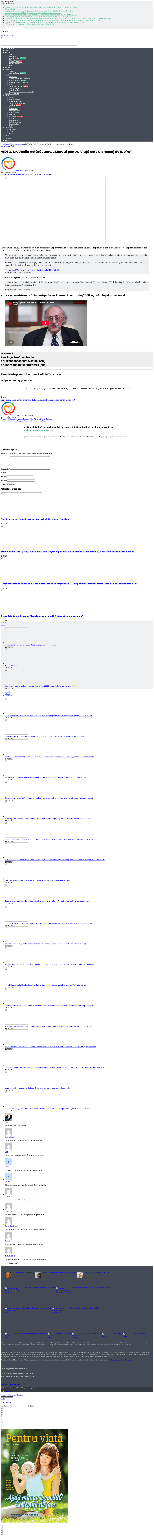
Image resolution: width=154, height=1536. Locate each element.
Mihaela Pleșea (10, 1256)
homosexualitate (14, 112)
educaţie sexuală (14, 111)
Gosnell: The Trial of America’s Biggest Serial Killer (30, 1333)
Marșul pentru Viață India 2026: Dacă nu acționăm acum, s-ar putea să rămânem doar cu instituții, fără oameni (41, 7)
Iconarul (7, 1181)
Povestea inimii (10, 9)
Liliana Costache (10, 1137)
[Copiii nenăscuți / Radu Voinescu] (8, 1277)
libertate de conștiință (12, 94)
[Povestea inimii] (16, 663)
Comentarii (8, 695)
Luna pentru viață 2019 (26, 400)
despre (7, 50)
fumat (11, 133)
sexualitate (8, 107)
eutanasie (12, 97)
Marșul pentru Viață (15, 60)
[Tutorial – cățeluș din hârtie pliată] (75, 1339)
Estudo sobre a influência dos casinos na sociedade (39, 1287)
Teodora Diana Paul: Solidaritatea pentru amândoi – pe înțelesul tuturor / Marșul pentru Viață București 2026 (41, 15)
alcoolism (12, 129)
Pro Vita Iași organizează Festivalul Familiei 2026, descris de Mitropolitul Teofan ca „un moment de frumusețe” (49, 757)
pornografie (16, 116)
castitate (13, 109)
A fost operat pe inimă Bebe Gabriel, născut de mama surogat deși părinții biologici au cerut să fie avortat (48, 818)
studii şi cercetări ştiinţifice (18, 103)
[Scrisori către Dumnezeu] (51, 1339)
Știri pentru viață (21, 170)
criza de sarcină (17, 58)
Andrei (7, 1241)
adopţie (7, 67)
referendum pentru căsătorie (18, 82)
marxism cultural (17, 80)
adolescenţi (13, 77)
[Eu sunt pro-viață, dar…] (126, 1339)
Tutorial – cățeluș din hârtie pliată (91, 1333)
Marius (7, 1196)
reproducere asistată (15, 101)
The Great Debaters (116, 1333)
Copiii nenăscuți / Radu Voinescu (24, 1272)
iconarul (7, 1167)
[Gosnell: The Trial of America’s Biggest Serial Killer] (8, 1339)
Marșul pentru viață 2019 (64, 400)
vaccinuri (15, 105)
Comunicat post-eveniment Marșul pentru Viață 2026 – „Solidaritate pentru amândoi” (33, 13)
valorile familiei (14, 88)
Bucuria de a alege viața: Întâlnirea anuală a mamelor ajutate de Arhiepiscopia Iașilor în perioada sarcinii (47, 901)
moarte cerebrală (14, 99)
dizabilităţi (8, 69)
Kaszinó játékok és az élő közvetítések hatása (37, 1308)
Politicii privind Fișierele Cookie (120, 1360)
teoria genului (13, 120)
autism (11, 71)
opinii (7, 135)
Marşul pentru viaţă (45, 400)
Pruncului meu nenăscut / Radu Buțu (97, 1272)
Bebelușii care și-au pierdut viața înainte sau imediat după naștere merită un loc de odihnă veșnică (45, 736)
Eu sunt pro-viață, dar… (139, 1333)
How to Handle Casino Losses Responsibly (84, 1308)
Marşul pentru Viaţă (16, 144)
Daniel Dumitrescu (11, 1226)
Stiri (6, 1122)
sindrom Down (17, 73)
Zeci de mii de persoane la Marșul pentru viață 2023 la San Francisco (35, 519)
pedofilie (12, 114)
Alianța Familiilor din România (19, 79)
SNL (6, 1152)
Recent (7, 692)
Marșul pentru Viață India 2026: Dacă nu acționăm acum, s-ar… (30, 645)
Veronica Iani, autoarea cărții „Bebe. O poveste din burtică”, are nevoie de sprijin (37, 880)
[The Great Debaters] (105, 1339)
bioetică (7, 95)
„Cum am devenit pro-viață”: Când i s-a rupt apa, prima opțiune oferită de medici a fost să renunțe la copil (49, 715)
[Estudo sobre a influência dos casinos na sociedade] (13, 1302)
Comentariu (5, 469)
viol (10, 65)
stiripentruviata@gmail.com (38, 430)
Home (3, 144)
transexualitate (14, 124)
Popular (7, 694)
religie (11, 84)
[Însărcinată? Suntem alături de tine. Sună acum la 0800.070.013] (32, 270)
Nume (3, 473)
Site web (4, 480)
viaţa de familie (14, 90)
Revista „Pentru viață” (16, 63)
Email (3, 476)
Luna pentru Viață (8, 400)
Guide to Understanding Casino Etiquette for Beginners (91, 1287)
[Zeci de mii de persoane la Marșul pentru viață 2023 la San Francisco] (21, 515)
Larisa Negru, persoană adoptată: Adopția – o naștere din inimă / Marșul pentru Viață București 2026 (38, 16)
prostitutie (12, 118)
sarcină (7, 52)
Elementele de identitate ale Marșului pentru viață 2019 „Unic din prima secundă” (42, 616)
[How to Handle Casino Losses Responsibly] (60, 1323)
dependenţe (9, 127)
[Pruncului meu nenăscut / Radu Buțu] (80, 1277)
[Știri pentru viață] (7, 35)
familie (7, 75)
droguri (11, 131)
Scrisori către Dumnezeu (64, 1333)
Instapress (8, 1211)
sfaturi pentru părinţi (18, 86)
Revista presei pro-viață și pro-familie (21, 92)
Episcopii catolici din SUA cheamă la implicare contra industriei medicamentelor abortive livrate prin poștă (49, 798)
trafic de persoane (15, 122)
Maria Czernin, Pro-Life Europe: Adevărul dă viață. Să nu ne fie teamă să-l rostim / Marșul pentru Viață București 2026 (44, 22)
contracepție (13, 56)
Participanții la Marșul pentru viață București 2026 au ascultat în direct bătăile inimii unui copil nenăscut (39, 11)
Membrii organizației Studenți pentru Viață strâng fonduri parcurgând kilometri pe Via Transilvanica (45, 777)
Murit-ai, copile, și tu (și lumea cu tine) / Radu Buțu (60, 1272)
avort (11, 54)
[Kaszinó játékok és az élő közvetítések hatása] (13, 1323)
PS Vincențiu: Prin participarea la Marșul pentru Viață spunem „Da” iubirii (29, 24)
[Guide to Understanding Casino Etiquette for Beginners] (64, 1302)
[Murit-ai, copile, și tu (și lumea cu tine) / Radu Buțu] (38, 1277)
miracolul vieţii (15, 62)
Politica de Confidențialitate (10, 1384)
